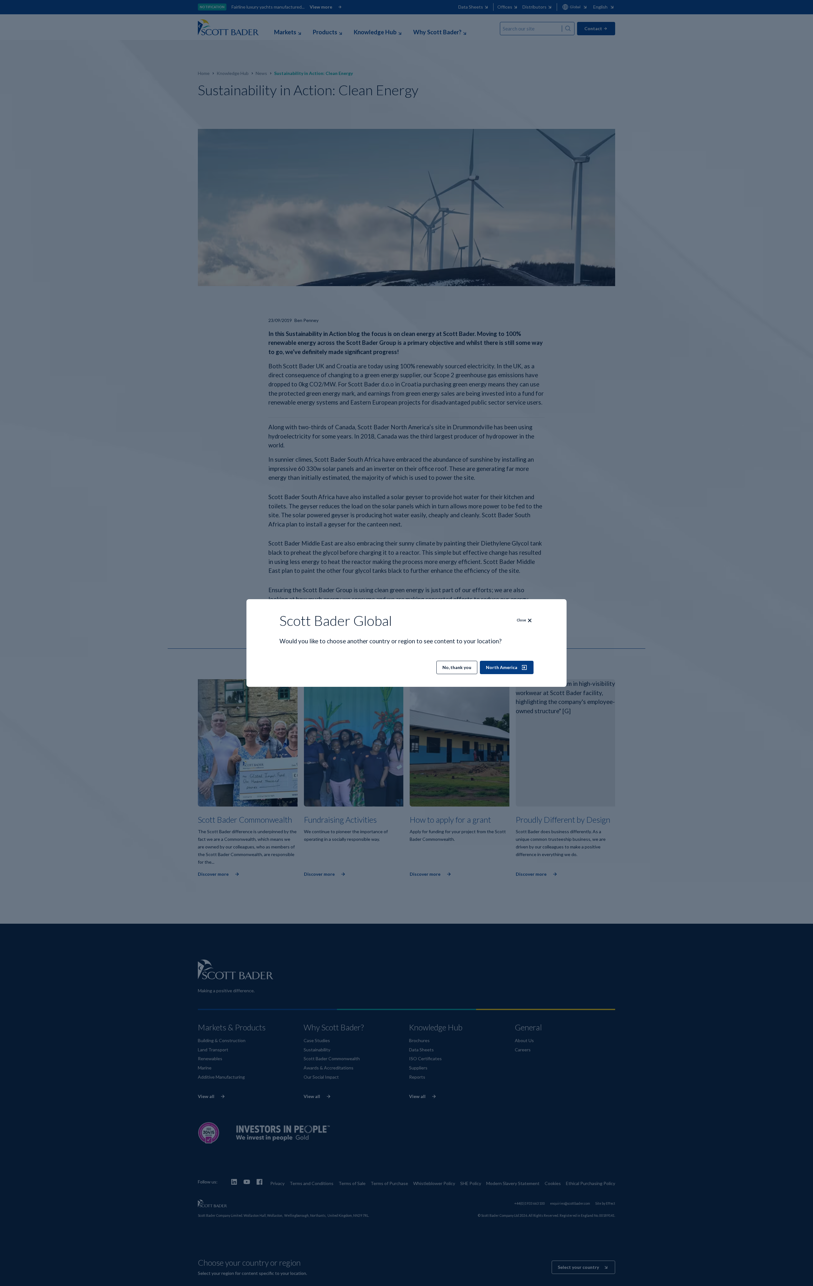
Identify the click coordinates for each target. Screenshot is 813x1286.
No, (456, 667)
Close (521, 620)
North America (501, 667)
